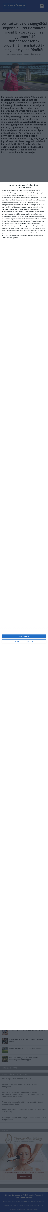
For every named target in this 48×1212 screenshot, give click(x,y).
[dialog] (24, 606)
